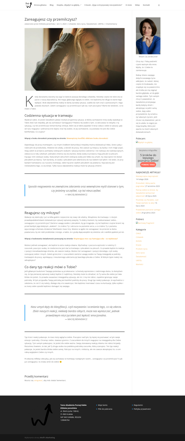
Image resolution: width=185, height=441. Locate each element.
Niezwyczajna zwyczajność (147, 176)
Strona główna (40, 5)
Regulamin (138, 405)
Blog (51, 5)
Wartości (139, 264)
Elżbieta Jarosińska (47, 24)
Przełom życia (141, 249)
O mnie (129, 5)
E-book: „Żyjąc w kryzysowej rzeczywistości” (103, 5)
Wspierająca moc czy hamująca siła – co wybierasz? (96, 238)
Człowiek (72, 24)
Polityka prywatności (142, 409)
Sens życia (81, 24)
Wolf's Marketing (47, 437)
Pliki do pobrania (105, 409)
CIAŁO (138, 233)
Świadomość (91, 24)
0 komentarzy (111, 24)
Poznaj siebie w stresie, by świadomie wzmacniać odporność (147, 193)
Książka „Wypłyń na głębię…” (69, 5)
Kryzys (138, 245)
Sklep (137, 5)
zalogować (38, 380)
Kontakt (146, 5)
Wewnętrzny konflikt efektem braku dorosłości (87, 138)
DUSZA (139, 241)
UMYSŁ (101, 24)
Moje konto (102, 405)
